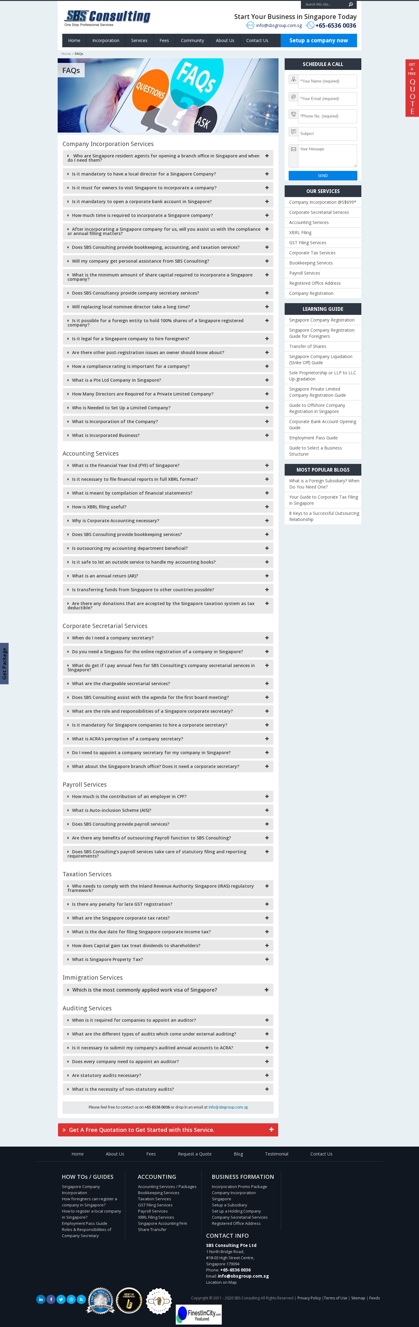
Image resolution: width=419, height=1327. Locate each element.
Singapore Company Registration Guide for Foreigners (322, 333)
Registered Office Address (315, 283)
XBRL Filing (300, 232)
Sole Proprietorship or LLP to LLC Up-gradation (322, 376)
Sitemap (358, 1298)
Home (74, 40)
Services (139, 40)
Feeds (374, 1298)
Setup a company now (319, 40)
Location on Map (221, 1282)
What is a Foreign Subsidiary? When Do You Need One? (324, 484)
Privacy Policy (309, 1298)
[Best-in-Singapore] (159, 1313)
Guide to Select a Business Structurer (315, 451)
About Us (225, 40)
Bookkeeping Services (311, 263)
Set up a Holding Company (236, 1211)
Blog (238, 1154)
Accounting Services (309, 222)
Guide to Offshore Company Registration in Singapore (317, 408)
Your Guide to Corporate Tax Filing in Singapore (323, 500)
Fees (164, 40)
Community (192, 40)
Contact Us (257, 40)
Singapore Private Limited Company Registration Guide (317, 392)
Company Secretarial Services (240, 1217)
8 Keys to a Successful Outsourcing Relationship (324, 516)
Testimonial (276, 1154)
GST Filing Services (307, 242)
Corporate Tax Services (312, 253)
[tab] (168, 158)
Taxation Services (154, 1199)
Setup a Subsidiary (229, 1205)
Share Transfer (152, 1229)
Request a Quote (195, 1154)
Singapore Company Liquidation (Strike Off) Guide (320, 359)
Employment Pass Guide (313, 438)
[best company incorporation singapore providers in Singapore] (199, 1323)
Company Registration (311, 293)
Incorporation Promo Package (239, 1186)
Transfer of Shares (307, 346)
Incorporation (105, 40)
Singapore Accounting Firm (162, 1223)
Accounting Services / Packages (167, 1186)
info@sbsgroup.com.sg (279, 25)
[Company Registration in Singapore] (129, 1312)
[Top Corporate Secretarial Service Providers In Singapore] (100, 1314)
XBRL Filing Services (156, 1217)
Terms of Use (335, 1298)
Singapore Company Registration (322, 320)
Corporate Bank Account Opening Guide (322, 424)
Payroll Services (304, 273)
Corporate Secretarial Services (319, 212)
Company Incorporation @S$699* (322, 202)
